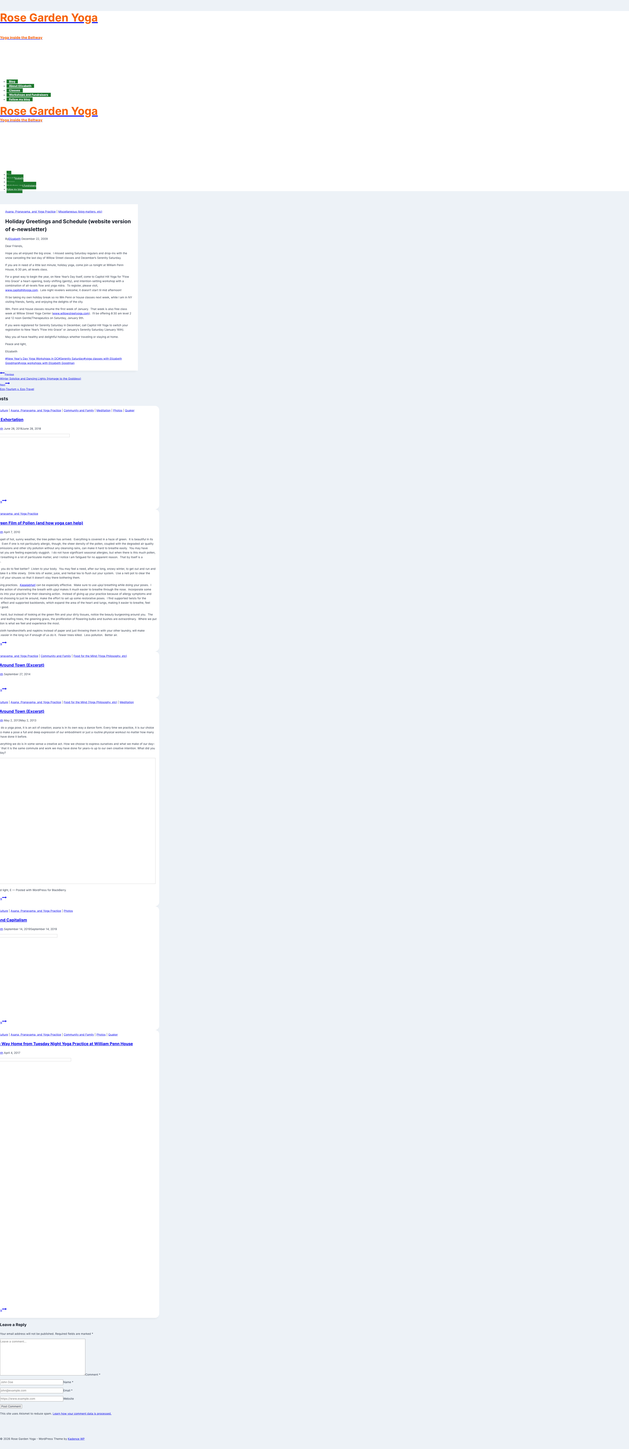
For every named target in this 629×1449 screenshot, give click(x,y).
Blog (12, 81)
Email (68, 1390)
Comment (92, 1374)
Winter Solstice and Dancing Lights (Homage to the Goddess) (40, 376)
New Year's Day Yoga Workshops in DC (31, 358)
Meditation (103, 410)
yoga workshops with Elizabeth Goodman (46, 363)
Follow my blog (19, 99)
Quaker (129, 410)
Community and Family (79, 410)
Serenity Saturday (71, 358)
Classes (14, 90)
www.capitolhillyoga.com (21, 290)
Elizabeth (15, 238)
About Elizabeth (20, 86)
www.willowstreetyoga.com (71, 313)
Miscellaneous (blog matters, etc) (80, 211)
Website (68, 1398)
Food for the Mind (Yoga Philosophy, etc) (100, 656)
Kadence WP (76, 1438)
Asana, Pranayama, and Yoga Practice (30, 211)
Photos (117, 410)
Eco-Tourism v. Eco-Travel (17, 387)
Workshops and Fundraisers (28, 95)
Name (68, 1382)
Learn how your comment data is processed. (82, 1413)
